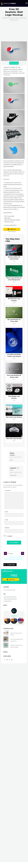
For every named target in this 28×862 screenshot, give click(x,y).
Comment (8, 490)
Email (6, 519)
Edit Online (15, 63)
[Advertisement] (14, 30)
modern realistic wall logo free (10, 599)
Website (7, 527)
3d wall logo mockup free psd (10, 596)
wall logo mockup (7, 601)
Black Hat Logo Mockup (14, 438)
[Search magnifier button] (22, 553)
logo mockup (12, 557)
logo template (19, 557)
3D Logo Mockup (7, 589)
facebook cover (19, 559)
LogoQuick (13, 468)
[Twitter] (7, 659)
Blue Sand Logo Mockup (14, 417)
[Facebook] (4, 659)
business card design (9, 559)
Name (6, 511)
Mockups (13, 589)
